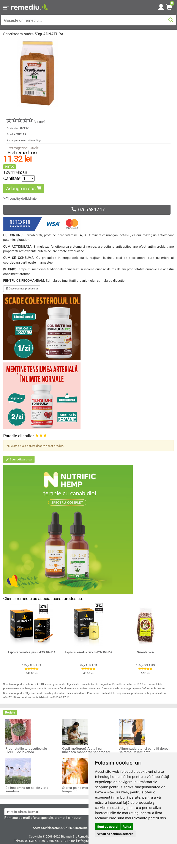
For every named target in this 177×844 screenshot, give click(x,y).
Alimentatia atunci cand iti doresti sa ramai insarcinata (144, 750)
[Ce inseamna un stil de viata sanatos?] (18, 770)
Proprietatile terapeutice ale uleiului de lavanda (26, 750)
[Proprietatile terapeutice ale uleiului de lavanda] (18, 731)
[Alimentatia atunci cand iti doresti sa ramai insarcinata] (132, 731)
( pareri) (39, 121)
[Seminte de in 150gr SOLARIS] (145, 624)
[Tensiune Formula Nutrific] (88, 395)
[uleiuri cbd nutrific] (88, 529)
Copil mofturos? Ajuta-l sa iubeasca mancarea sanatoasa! (86, 750)
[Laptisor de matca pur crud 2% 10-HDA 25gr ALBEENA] (88, 624)
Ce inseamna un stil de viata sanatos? (26, 789)
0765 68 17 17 (91, 209)
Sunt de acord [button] (107, 826)
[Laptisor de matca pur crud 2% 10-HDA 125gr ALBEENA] (31, 624)
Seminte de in (145, 652)
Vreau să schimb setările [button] (115, 834)
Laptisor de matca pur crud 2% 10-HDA (31, 652)
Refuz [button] (127, 826)
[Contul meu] (161, 6)
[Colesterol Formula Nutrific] (88, 327)
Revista (10, 712)
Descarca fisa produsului (23, 288)
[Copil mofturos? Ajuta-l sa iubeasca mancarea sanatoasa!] (75, 731)
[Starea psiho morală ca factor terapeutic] (75, 770)
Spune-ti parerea (20, 459)
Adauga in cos (21, 188)
